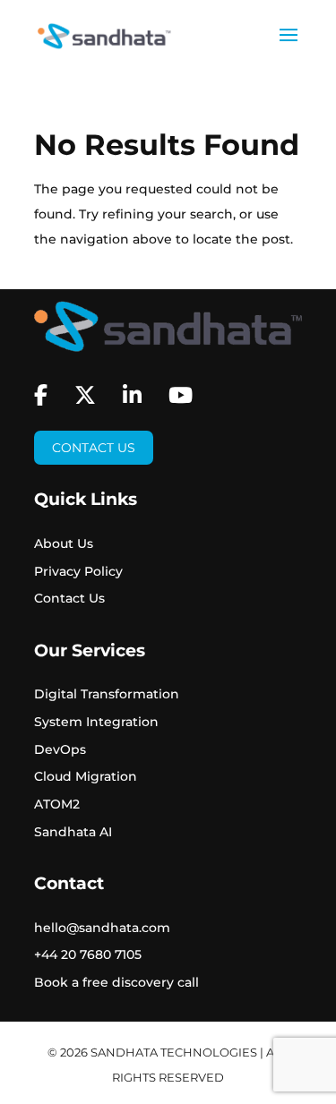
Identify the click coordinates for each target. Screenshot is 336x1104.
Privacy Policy (78, 571)
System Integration (96, 722)
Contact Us (93, 448)
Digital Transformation (106, 694)
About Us (63, 543)
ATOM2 (57, 804)
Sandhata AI (73, 832)
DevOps (60, 749)
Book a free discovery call (116, 982)
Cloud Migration (85, 776)
